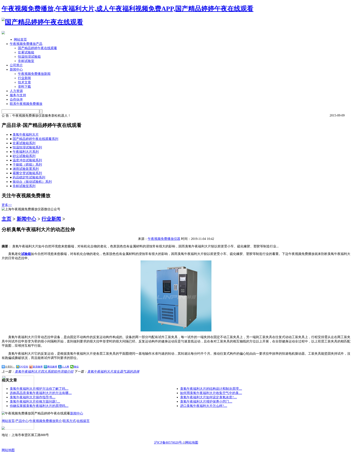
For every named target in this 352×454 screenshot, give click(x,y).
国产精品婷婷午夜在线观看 (37, 48)
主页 (6, 218)
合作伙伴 (16, 99)
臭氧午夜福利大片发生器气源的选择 (113, 371)
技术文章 (24, 82)
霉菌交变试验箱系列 (27, 173)
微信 (76, 366)
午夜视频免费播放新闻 (34, 73)
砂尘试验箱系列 (24, 156)
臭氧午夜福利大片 (26, 134)
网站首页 (20, 39)
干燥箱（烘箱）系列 (27, 164)
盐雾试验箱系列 (24, 143)
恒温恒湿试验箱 (29, 56)
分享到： (10, 366)
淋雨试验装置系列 (26, 169)
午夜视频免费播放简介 (45, 421)
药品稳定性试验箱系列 (29, 177)
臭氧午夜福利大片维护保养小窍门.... (206, 401)
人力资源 (16, 91)
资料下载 (24, 86)
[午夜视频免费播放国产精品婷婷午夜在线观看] (42, 22)
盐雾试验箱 (26, 52)
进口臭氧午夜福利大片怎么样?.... (203, 405)
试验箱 (26, 254)
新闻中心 (16, 69)
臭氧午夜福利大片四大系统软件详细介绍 (44, 371)
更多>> (7, 205)
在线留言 (83, 421)
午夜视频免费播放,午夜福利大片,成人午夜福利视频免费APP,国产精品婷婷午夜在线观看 (127, 8)
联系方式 (69, 421)
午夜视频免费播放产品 (26, 43)
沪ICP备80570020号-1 (169, 442)
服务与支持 (18, 95)
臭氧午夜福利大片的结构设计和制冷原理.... (211, 388)
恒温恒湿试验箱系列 (27, 147)
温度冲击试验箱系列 (27, 160)
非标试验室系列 (24, 186)
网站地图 (191, 442)
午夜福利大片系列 (26, 151)
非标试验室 (26, 61)
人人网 (65, 366)
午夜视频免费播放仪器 (164, 238)
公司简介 (16, 65)
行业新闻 (24, 78)
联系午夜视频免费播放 (26, 103)
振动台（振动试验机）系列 (32, 181)
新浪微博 (38, 366)
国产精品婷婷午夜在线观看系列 (35, 139)
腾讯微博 (52, 366)
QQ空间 (24, 366)
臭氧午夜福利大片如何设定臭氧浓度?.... (208, 397)
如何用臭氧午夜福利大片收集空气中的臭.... (211, 393)
